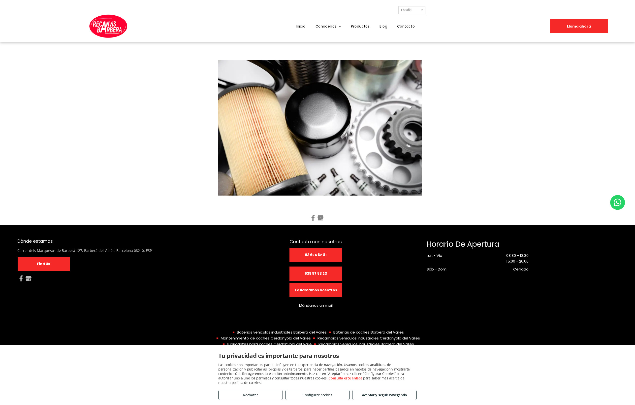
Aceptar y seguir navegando (384, 395)
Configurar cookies (317, 395)
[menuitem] (301, 26)
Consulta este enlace (345, 378)
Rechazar (250, 395)
